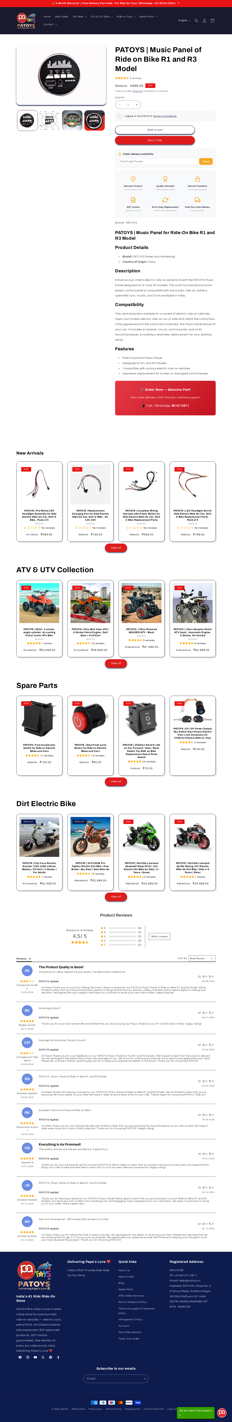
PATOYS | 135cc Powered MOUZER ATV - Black (141, 631)
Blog (121, 1283)
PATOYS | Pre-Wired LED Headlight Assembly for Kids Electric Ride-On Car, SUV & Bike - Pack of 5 (39, 515)
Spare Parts (126, 1289)
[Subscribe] (144, 1378)
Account (124, 1326)
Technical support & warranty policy (137, 1310)
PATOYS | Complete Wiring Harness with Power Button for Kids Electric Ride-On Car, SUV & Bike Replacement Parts (141, 515)
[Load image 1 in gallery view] (27, 120)
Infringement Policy (130, 1319)
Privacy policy (95, 1409)
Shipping (137, 91)
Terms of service (114, 1409)
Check (205, 161)
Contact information (154, 1409)
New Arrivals (126, 1277)
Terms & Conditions (165, 116)
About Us (124, 1270)
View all (116, 547)
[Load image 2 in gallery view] (50, 120)
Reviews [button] (21, 958)
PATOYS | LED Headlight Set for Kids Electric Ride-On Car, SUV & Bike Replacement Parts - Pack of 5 (192, 515)
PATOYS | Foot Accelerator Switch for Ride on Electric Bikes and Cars (39, 748)
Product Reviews (116, 915)
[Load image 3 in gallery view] (72, 120)
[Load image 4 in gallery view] (94, 120)
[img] (27, 981)
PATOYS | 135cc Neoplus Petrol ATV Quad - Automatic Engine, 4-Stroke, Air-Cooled (193, 632)
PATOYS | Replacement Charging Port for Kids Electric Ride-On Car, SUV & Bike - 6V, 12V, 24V (90, 515)
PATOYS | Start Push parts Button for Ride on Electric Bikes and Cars (90, 748)
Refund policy (78, 1409)
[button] (79, 16)
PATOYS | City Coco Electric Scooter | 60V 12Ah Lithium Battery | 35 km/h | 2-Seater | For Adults (39, 868)
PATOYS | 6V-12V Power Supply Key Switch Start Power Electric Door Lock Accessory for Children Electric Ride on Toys (192, 733)
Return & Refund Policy (133, 1302)
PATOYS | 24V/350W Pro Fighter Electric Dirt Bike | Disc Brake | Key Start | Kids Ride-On (90, 866)
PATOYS (64, 1409)
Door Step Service (130, 1332)
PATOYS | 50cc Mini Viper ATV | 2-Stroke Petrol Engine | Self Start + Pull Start (90, 632)
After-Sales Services (131, 1296)
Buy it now (155, 140)
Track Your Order (129, 1339)
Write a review (159, 936)
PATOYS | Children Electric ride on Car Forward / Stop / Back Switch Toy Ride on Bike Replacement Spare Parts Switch (141, 751)
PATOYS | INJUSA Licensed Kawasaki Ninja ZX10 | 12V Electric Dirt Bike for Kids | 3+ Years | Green (141, 868)
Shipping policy (132, 1409)
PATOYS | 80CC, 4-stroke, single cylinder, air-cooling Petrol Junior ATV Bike (39, 632)
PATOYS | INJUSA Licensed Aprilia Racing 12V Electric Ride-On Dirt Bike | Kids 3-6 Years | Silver (192, 868)
